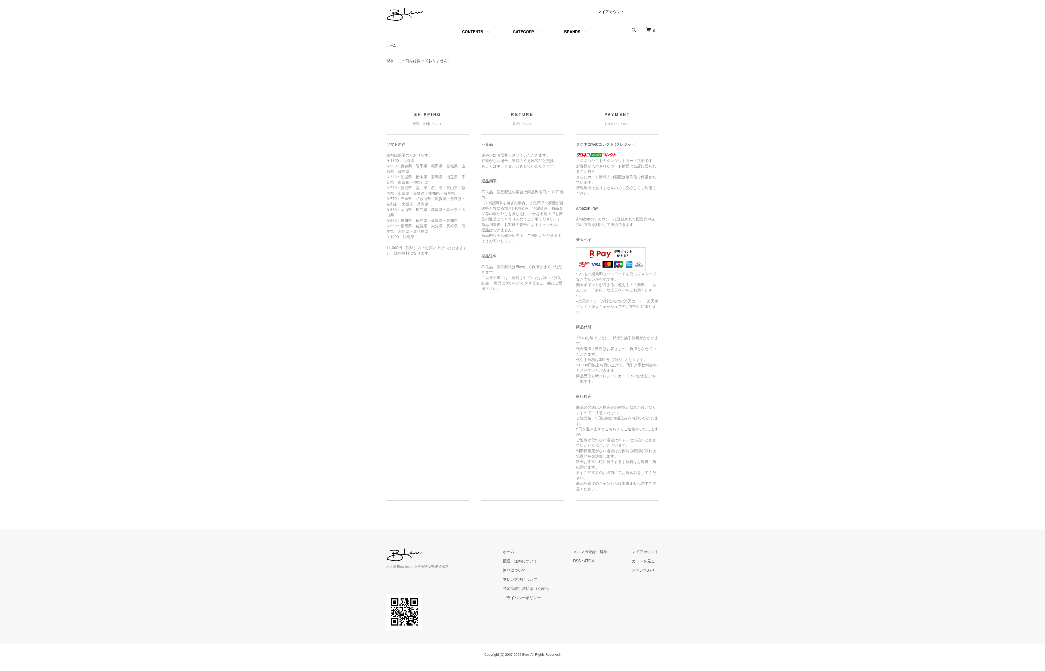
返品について (514, 570)
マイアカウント (611, 11)
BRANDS (572, 31)
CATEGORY (523, 31)
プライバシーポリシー (522, 597)
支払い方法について (520, 579)
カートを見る (643, 560)
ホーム (391, 45)
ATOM (589, 560)
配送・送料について (520, 560)
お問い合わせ (643, 570)
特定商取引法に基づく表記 (526, 588)
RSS (577, 560)
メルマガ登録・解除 (590, 551)
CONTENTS (472, 31)
